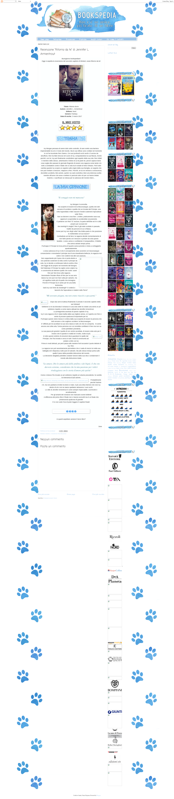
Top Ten (133, 372)
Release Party (133, 370)
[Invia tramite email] (60, 431)
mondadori (127, 376)
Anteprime (57, 39)
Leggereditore (132, 366)
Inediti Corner (96, 39)
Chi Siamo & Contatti (115, 39)
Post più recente (43, 494)
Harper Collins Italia (129, 363)
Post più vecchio (98, 494)
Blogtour (120, 359)
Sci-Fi (116, 372)
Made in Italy (119, 368)
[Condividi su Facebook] (65, 431)
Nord (59, 433)
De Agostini (123, 361)
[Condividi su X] (63, 431)
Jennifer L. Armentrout (51, 433)
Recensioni (70, 39)
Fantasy (110, 363)
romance (114, 378)
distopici (115, 376)
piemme (133, 376)
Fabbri (134, 361)
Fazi (114, 363)
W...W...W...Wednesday (115, 374)
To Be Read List (124, 372)
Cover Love (115, 361)
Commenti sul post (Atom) (50, 498)
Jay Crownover (129, 364)
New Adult (127, 368)
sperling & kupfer (130, 378)
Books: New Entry (127, 359)
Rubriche (83, 39)
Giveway (119, 362)
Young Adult (127, 374)
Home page (45, 39)
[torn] (114, 95)
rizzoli (110, 378)
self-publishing (121, 378)
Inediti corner (112, 364)
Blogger (99, 795)
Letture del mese (112, 368)
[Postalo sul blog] (62, 431)
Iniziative (121, 364)
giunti (121, 376)
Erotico (130, 361)
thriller (110, 380)
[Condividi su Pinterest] (67, 431)
